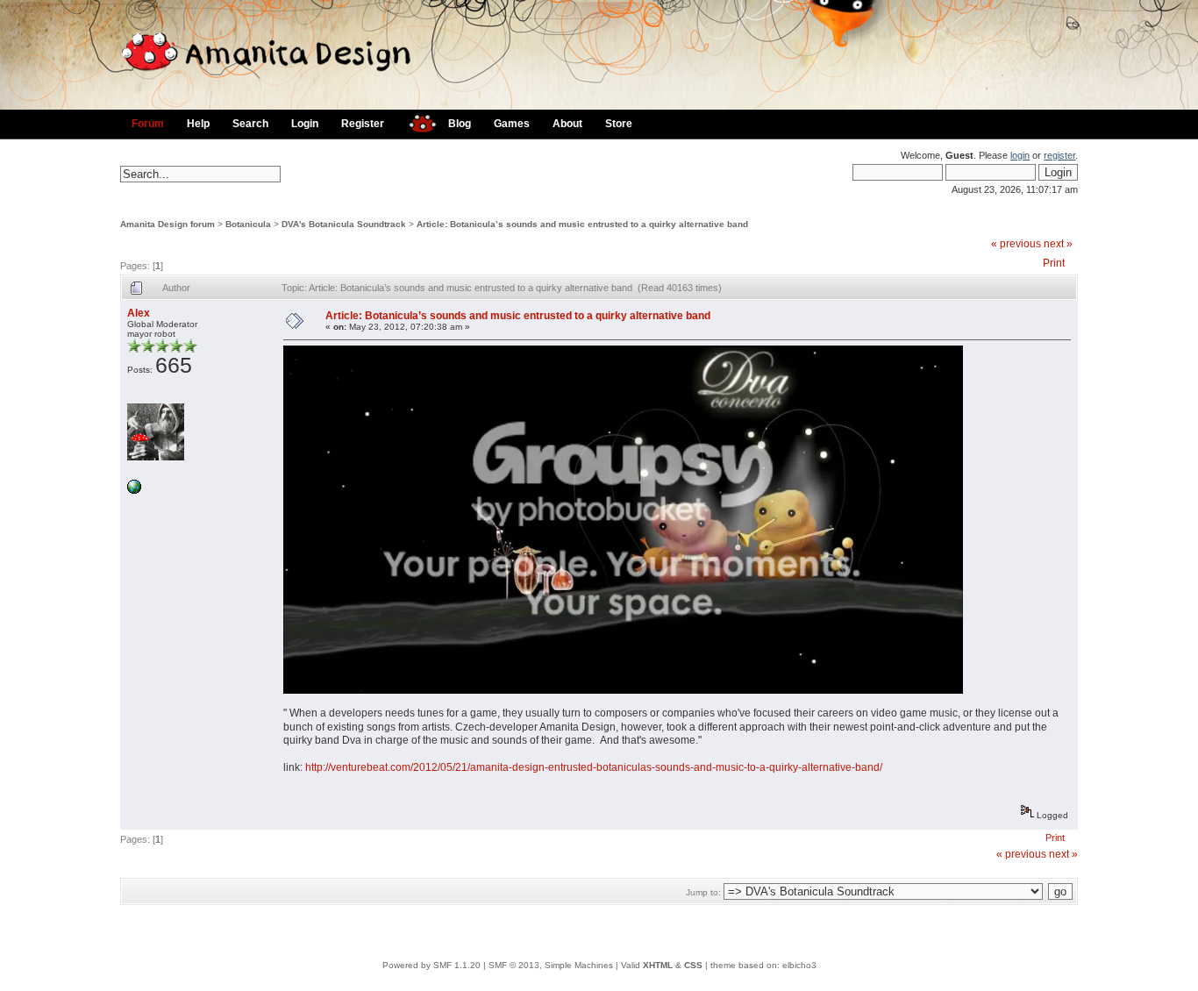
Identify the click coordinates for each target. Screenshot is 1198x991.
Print (1054, 263)
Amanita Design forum (167, 224)
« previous (1016, 244)
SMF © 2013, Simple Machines (550, 965)
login (1020, 155)
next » (1058, 244)
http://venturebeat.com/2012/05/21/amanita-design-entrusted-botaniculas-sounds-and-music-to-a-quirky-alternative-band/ (593, 767)
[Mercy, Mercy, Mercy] (134, 491)
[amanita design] (416, 121)
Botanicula (248, 224)
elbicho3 (799, 965)
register (1059, 155)
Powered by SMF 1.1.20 (431, 965)
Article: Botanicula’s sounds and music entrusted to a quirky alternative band (582, 224)
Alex (138, 313)
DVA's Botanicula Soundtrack (344, 224)
